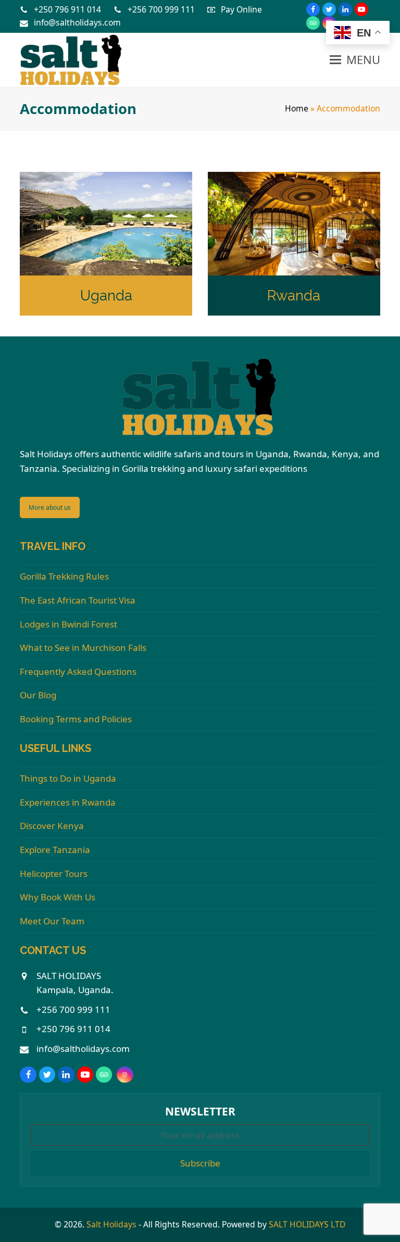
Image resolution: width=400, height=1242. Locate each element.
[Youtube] (361, 9)
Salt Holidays (111, 1224)
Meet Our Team (52, 921)
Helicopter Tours (54, 874)
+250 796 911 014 (67, 9)
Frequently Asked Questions (78, 672)
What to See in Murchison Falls (83, 648)
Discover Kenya (52, 826)
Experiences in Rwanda (68, 802)
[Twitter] (329, 9)
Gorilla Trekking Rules (64, 576)
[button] (355, 60)
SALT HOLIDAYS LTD (307, 1224)
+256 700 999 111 (161, 9)
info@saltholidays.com (77, 22)
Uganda (106, 295)
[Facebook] (313, 9)
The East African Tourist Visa (77, 600)
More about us (50, 507)
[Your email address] (200, 1135)
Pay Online (241, 9)
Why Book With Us (57, 897)
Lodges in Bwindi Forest (68, 624)
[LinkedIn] (345, 9)
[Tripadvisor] (313, 23)
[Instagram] (125, 1075)
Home (296, 108)
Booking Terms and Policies (76, 719)
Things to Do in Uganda (68, 778)
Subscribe (200, 1163)
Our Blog (38, 695)
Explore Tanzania (55, 850)
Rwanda (293, 295)
